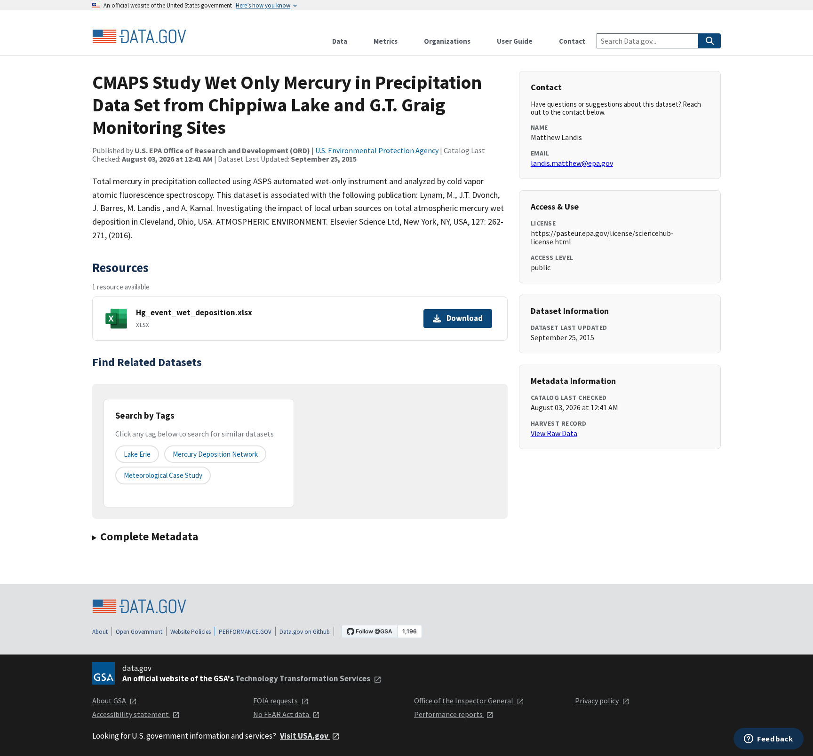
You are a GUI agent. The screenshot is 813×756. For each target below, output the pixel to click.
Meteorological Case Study (163, 475)
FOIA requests (276, 700)
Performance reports (449, 714)
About (100, 632)
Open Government (139, 632)
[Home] (139, 36)
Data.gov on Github (304, 632)
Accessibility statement (131, 714)
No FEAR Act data (282, 714)
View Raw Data (554, 433)
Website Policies (190, 632)
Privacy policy (597, 700)
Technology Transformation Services (303, 678)
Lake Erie (137, 454)
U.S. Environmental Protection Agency (376, 150)
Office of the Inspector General (464, 700)
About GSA (110, 700)
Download (464, 318)
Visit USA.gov (305, 736)
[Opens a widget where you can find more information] (768, 739)
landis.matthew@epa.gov (572, 163)
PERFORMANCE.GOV (245, 632)
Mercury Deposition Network (215, 454)
